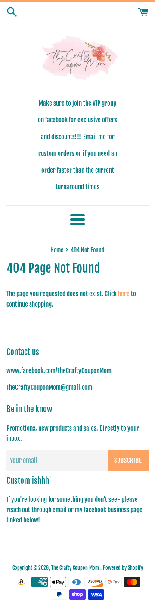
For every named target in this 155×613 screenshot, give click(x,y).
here (124, 294)
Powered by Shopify (123, 567)
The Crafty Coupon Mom (75, 567)
